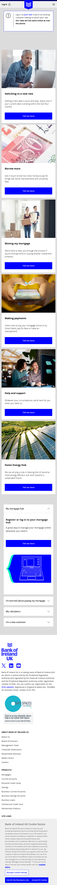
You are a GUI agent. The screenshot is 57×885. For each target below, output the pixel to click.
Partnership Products (11, 808)
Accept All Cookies (39, 880)
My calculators (13, 611)
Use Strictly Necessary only (17, 880)
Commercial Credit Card (12, 804)
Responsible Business (11, 754)
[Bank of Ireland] (28, 4)
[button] (53, 4)
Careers (5, 762)
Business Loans (8, 800)
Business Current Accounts (14, 791)
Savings (5, 787)
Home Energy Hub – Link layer (28, 457)
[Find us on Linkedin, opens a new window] (11, 664)
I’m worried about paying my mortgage (25, 600)
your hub (28, 14)
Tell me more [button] (28, 116)
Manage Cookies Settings (16, 872)
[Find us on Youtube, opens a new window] (18, 664)
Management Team (10, 745)
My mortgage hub (15, 508)
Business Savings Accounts (13, 796)
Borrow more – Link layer (28, 161)
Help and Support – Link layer (28, 384)
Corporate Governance (12, 749)
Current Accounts (9, 779)
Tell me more (28, 543)
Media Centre (8, 758)
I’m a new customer (16, 622)
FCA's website (8, 687)
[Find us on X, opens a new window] (4, 664)
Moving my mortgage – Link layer (28, 236)
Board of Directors (10, 741)
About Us (6, 737)
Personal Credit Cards (11, 783)
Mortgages (6, 774)
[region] (28, 852)
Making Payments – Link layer (28, 311)
